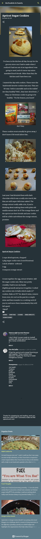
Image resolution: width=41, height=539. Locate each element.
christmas (12, 314)
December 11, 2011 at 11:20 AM (18, 334)
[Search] (38, 3)
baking (5, 314)
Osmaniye (12, 376)
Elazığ (11, 374)
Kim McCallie (13, 349)
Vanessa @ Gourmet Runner (19, 333)
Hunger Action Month (8, 516)
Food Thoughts (6, 484)
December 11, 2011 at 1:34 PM (27, 349)
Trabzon (12, 369)
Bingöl (11, 371)
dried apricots (29, 314)
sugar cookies (7, 317)
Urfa (10, 383)
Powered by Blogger (22, 536)
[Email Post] (3, 312)
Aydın (11, 381)
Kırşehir (11, 377)
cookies (20, 314)
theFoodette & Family (14, 3)
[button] (3, 22)
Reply (11, 345)
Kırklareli (12, 372)
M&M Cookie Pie (6, 451)
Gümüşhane (13, 379)
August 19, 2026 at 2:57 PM (25, 364)
